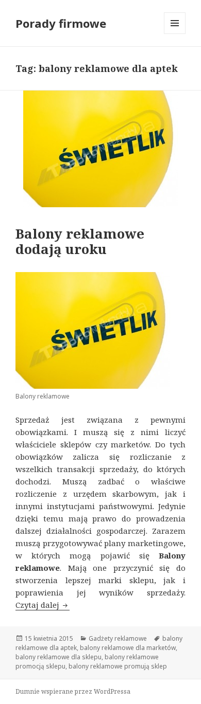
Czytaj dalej (42, 605)
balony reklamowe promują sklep (118, 666)
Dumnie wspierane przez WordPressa (72, 691)
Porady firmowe (60, 23)
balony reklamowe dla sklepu (58, 657)
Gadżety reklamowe (118, 638)
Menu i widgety (175, 33)
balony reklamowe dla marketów (128, 647)
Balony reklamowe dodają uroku (79, 241)
